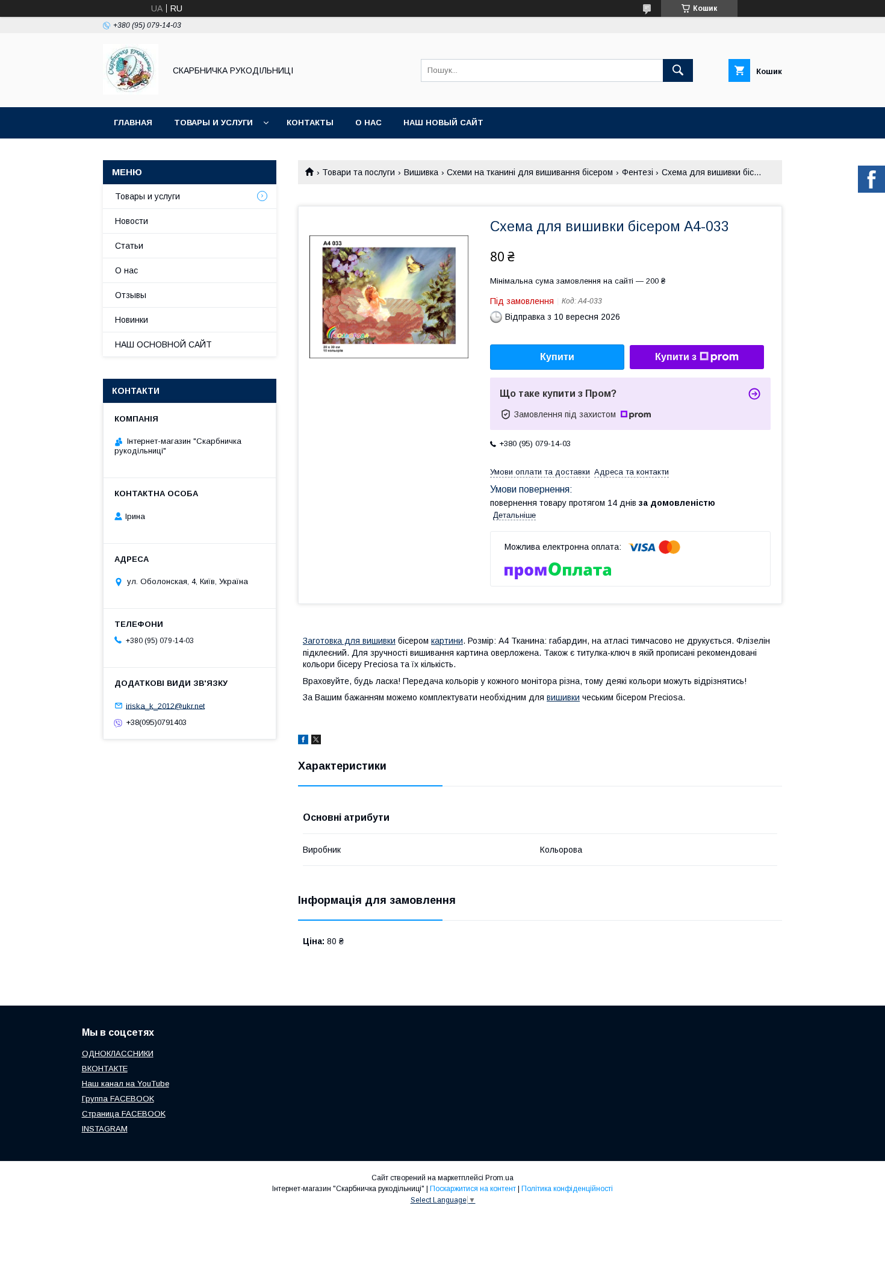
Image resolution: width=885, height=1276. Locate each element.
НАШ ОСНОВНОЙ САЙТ (163, 344)
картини (447, 641)
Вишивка (421, 172)
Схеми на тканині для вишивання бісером (530, 172)
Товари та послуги (358, 172)
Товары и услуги (213, 122)
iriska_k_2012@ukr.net (165, 705)
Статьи (129, 246)
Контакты (310, 122)
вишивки (563, 697)
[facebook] (303, 741)
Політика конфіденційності (567, 1188)
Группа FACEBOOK (118, 1098)
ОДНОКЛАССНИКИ (118, 1053)
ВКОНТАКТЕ (105, 1068)
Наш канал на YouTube (125, 1083)
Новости (131, 221)
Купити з (676, 357)
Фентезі (637, 172)
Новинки (131, 320)
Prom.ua (499, 1178)
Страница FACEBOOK (124, 1113)
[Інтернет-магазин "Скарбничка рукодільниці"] (130, 91)
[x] (316, 741)
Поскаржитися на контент (473, 1188)
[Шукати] (678, 70)
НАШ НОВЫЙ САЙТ (443, 122)
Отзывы (130, 295)
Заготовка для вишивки (349, 641)
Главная (133, 122)
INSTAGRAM (105, 1128)
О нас (368, 122)
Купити (557, 357)
